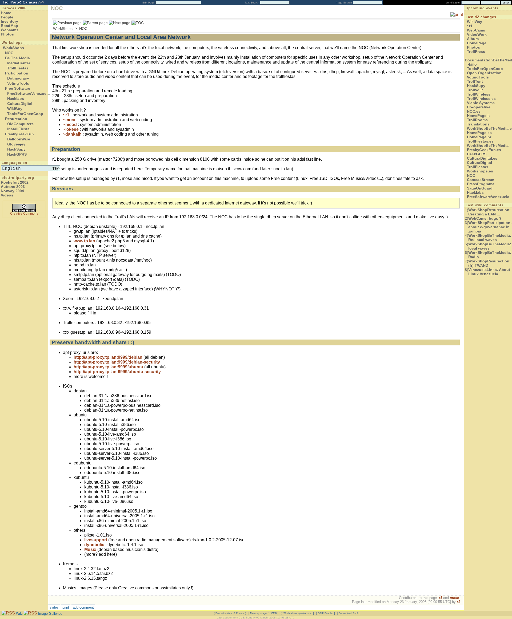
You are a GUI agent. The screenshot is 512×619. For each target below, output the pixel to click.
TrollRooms (477, 120)
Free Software (17, 88)
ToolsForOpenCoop (25, 114)
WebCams (476, 30)
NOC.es (474, 111)
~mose (70, 119)
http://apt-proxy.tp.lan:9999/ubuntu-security (117, 371)
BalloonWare (18, 139)
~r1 (66, 115)
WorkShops (13, 48)
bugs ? (485, 218)
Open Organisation (484, 73)
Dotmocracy (18, 78)
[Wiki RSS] (8, 613)
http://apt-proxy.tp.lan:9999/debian (108, 357)
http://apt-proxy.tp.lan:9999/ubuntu (108, 367)
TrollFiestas (18, 68)
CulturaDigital (19, 103)
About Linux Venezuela (489, 271)
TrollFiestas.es (480, 141)
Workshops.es (480, 171)
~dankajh (72, 134)
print (65, 607)
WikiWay (14, 109)
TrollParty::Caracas (23, 2)
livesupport (95, 540)
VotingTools (18, 83)
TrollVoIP (475, 90)
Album (473, 39)
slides (54, 607)
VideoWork (477, 34)
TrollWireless (478, 94)
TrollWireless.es (481, 98)
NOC (9, 53)
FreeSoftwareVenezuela (28, 93)
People (7, 17)
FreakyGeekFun (19, 134)
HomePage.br (479, 137)
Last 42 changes (481, 17)
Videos (7, 195)
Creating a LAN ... (489, 212)
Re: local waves (489, 237)
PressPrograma (480, 184)
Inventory (9, 21)
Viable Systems (481, 103)
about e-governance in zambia (490, 226)
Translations (478, 124)
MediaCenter (18, 63)
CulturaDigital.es (482, 158)
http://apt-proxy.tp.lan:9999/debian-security (117, 362)
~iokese (71, 129)
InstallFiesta (18, 129)
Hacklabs (15, 98)
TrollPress (476, 51)
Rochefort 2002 (15, 182)
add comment (83, 607)
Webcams (9, 30)
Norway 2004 (12, 191)
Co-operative (478, 107)
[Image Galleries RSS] (30, 613)
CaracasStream (480, 180)
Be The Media (17, 58)
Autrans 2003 (13, 186)
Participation (16, 73)
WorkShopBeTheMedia (488, 145)
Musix (90, 549)
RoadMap (9, 25)
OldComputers (20, 124)
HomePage (476, 43)
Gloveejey (16, 144)
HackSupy (16, 149)
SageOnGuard (480, 188)
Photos (7, 34)
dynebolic (94, 544)
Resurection (16, 119)
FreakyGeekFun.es (484, 150)
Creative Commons (24, 213)
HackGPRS (17, 154)
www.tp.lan (84, 241)
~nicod (70, 124)
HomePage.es (479, 133)
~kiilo (472, 64)
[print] (456, 14)
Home (6, 13)
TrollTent (475, 81)
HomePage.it (478, 115)
